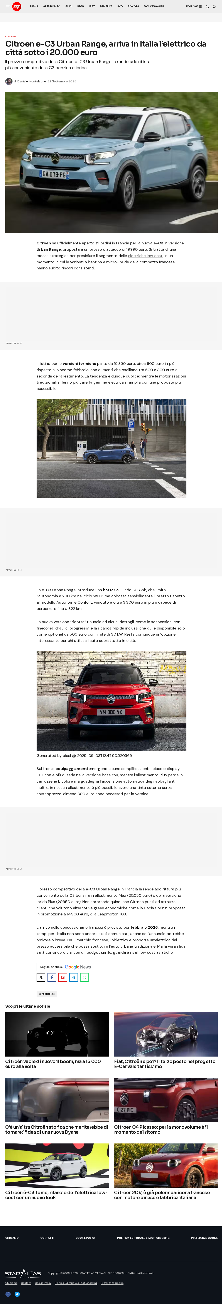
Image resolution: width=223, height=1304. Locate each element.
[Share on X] (41, 977)
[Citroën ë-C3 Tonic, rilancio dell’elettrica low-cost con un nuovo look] (57, 1165)
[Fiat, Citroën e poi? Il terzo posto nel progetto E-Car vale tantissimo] (166, 1034)
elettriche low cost (145, 255)
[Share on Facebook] (51, 977)
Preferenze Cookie (204, 1238)
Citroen (11, 37)
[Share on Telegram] (73, 977)
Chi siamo (12, 1238)
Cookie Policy (86, 1238)
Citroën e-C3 (47, 994)
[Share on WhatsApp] (84, 977)
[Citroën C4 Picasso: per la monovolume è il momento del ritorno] (166, 1100)
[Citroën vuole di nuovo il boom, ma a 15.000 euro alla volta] (57, 1034)
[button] (7, 6)
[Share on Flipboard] (62, 977)
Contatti (47, 1238)
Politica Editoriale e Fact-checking (143, 1238)
